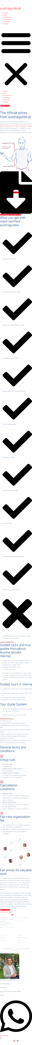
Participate (6, 21)
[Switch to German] (14, 1040)
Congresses (6, 19)
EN (3, 5)
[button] (16, 58)
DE (1, 5)
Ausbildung (3, 935)
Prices (4, 15)
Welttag (2, 938)
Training (5, 24)
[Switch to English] (17, 1040)
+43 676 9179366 (18, 1)
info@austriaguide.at (5, 3)
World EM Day (7, 17)
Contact (5, 13)
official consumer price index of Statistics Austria (16, 126)
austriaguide (10, 8)
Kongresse (3, 940)
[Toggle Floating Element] (0, 1038)
